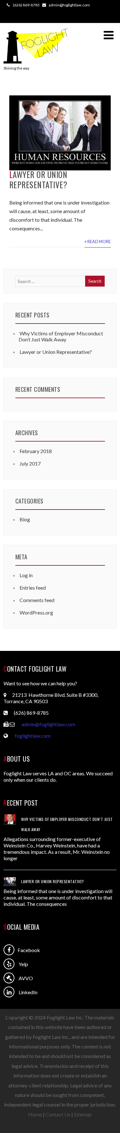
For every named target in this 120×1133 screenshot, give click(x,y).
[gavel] (9, 978)
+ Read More (97, 241)
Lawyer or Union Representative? (38, 179)
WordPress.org (36, 612)
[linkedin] (9, 992)
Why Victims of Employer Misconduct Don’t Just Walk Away (61, 336)
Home (35, 1114)
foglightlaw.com (33, 736)
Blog (25, 519)
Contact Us (57, 1114)
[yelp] (9, 963)
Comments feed (37, 600)
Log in (26, 575)
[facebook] (9, 949)
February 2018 (36, 451)
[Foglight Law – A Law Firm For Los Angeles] (36, 63)
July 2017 (30, 463)
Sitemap (83, 1114)
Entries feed (33, 588)
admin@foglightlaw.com (48, 724)
